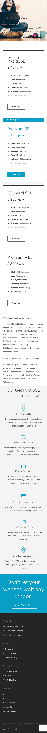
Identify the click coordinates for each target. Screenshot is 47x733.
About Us (6, 698)
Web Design (7, 676)
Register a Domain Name (13, 626)
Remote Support (9, 711)
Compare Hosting (10, 658)
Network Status (9, 703)
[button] (43, 3)
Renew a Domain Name (12, 635)
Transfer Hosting (9, 653)
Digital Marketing (10, 671)
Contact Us (7, 707)
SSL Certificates (9, 680)
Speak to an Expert (24, 605)
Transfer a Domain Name (13, 631)
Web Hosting (8, 649)
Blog (5, 694)
